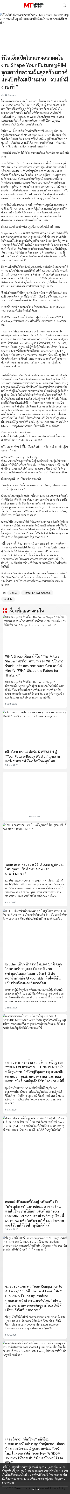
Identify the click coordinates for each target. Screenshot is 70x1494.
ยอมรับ (35, 1489)
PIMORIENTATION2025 (37, 592)
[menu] (6, 5)
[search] (64, 5)
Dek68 (13, 592)
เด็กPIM (8, 599)
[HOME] (35, 5)
